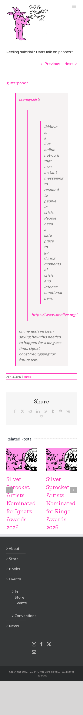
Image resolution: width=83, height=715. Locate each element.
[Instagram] (34, 644)
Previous (52, 63)
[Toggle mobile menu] (74, 6)
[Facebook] (41, 644)
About (14, 548)
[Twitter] (49, 644)
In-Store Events (18, 597)
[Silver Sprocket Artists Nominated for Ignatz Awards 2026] (21, 450)
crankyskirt (29, 99)
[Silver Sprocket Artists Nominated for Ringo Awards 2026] (61, 450)
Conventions (18, 615)
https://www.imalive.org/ (54, 314)
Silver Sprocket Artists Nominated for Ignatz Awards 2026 (21, 503)
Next (68, 63)
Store (14, 558)
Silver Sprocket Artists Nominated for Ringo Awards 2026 (61, 503)
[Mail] (34, 652)
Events (15, 579)
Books (14, 568)
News (27, 376)
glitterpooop (17, 82)
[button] (9, 490)
